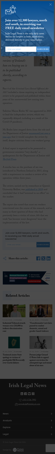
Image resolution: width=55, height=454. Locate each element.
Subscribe (43, 49)
